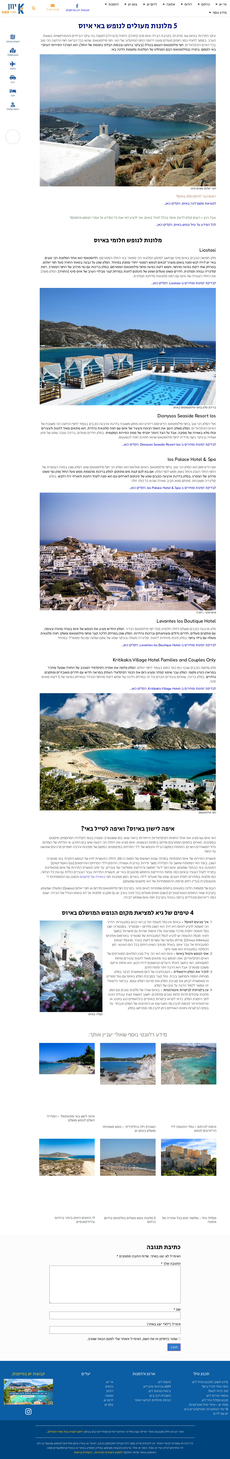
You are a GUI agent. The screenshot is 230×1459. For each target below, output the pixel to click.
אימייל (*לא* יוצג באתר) (164, 1324)
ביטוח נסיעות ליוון (160, 1391)
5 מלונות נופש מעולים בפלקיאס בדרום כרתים (130, 1220)
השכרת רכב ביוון (160, 1395)
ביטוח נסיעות (13, 109)
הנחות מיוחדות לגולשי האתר (152, 1400)
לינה (13, 95)
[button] (33, 8)
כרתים (205, 4)
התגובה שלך (171, 1263)
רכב (13, 82)
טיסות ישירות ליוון (217, 1395)
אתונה (170, 4)
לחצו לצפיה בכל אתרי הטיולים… (64, 1431)
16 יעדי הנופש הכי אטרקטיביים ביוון (206, 1409)
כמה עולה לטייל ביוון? (215, 1386)
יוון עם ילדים (220, 1413)
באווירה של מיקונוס (92, 876)
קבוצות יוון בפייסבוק (77, 10)
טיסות (13, 68)
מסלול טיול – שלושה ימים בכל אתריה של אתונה (189, 1220)
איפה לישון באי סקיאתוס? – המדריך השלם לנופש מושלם (71, 1118)
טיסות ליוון (164, 1382)
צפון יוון (132, 4)
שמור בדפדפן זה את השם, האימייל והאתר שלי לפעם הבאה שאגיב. (132, 1339)
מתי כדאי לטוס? (218, 1391)
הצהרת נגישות (82, 1452)
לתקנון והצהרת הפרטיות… (108, 1452)
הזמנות (114, 4)
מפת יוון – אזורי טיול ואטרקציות (208, 1404)
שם (177, 1309)
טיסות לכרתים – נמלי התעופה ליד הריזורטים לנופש (193, 1128)
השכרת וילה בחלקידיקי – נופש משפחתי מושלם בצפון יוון (129, 1128)
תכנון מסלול (12, 55)
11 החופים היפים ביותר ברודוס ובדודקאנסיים (75, 1220)
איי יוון (223, 4)
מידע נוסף (220, 12)
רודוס (188, 4)
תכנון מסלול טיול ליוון (215, 1400)
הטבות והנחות (12, 41)
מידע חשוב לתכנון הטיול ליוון (210, 1382)
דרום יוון (152, 4)
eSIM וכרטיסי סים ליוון (157, 1386)
